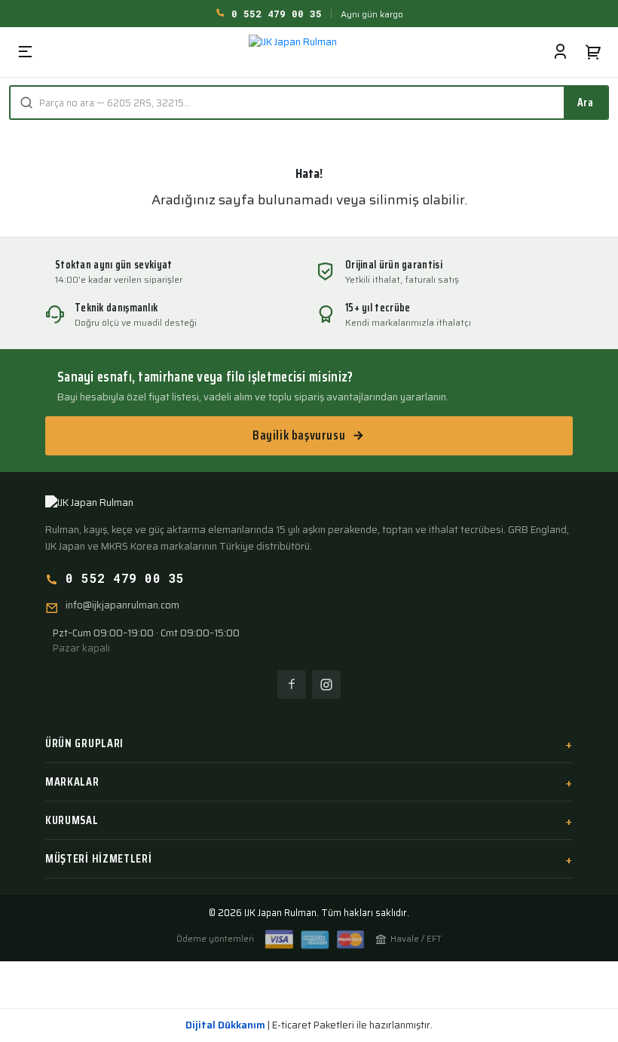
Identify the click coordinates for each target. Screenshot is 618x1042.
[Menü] (25, 52)
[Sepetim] (593, 52)
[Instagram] (326, 684)
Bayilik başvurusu (298, 435)
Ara (585, 102)
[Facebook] (291, 684)
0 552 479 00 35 (273, 14)
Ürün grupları (84, 743)
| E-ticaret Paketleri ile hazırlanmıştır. (309, 1025)
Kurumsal (72, 820)
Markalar (72, 781)
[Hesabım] (560, 52)
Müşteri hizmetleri (98, 858)
